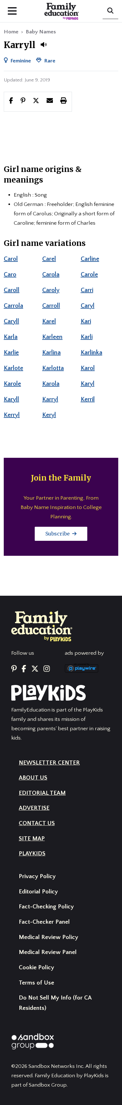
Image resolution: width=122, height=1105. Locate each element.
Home (11, 32)
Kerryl (12, 415)
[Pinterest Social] (14, 669)
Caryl (87, 305)
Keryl (49, 415)
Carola (50, 274)
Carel (49, 259)
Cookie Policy (36, 967)
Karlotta (53, 368)
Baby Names (41, 32)
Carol (11, 259)
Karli (87, 337)
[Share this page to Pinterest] (23, 101)
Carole (89, 274)
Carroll (51, 305)
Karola (50, 383)
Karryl (50, 399)
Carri (87, 290)
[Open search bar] (110, 11)
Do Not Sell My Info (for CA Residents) (55, 1003)
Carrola (13, 305)
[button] (43, 44)
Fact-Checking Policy (46, 906)
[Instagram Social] (46, 669)
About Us (33, 778)
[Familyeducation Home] (41, 626)
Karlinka (91, 352)
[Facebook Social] (24, 669)
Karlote (13, 368)
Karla (11, 337)
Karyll (11, 399)
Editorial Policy (38, 891)
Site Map (32, 838)
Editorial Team (42, 793)
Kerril (88, 399)
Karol (88, 368)
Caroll (11, 290)
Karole (12, 383)
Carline (90, 259)
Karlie (11, 352)
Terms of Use (36, 983)
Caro (10, 274)
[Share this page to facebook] (11, 101)
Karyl (87, 383)
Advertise (34, 808)
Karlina (51, 352)
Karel (49, 321)
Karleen (52, 337)
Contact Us (37, 823)
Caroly (50, 290)
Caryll (11, 321)
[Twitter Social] (34, 669)
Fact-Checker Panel (44, 922)
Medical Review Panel (48, 952)
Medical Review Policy (48, 937)
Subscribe (58, 533)
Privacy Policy (37, 876)
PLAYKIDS (32, 853)
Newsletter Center (49, 763)
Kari (86, 321)
